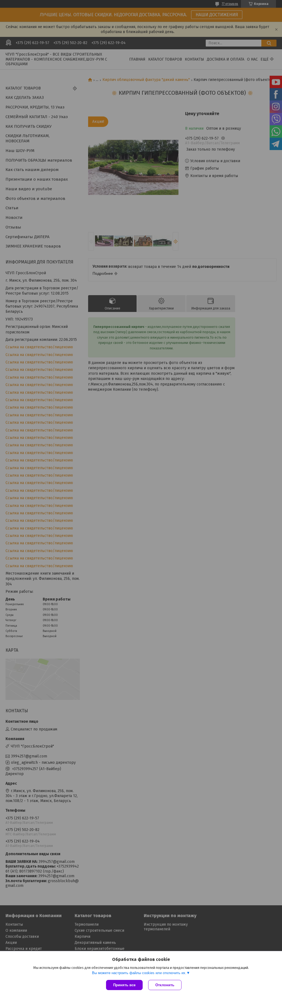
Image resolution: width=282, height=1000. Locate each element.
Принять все (124, 985)
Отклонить (164, 985)
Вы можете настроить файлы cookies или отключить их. (139, 973)
